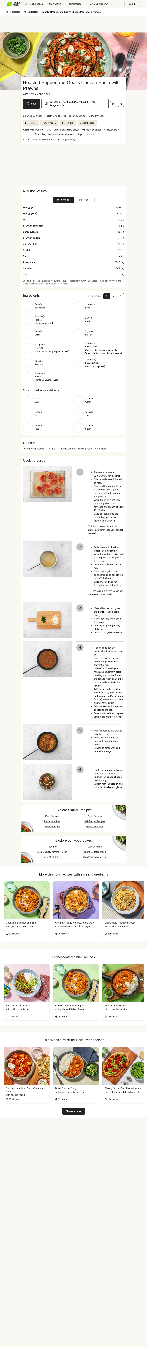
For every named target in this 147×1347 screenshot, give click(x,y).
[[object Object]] (113, 104)
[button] (73, 295)
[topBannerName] (73, 24)
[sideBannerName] (73, 165)
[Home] (7, 12)
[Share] (121, 104)
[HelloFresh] (13, 4)
